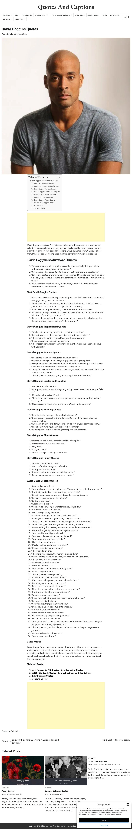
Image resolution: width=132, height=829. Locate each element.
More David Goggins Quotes (44, 203)
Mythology (115, 15)
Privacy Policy (104, 825)
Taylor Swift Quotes (97, 761)
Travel (104, 15)
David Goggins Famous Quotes (45, 189)
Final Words (38, 205)
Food (17, 15)
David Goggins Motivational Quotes (44, 180)
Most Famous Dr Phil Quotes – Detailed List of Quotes (57, 670)
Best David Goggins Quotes (44, 183)
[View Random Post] (125, 17)
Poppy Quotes (8, 791)
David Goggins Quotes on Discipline (47, 192)
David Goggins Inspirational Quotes (46, 186)
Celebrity (15, 731)
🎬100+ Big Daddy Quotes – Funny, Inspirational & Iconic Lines (61, 673)
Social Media (93, 15)
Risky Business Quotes (42, 675)
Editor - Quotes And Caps (96, 765)
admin (4, 794)
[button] (128, 805)
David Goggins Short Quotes (44, 197)
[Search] (128, 17)
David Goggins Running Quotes (45, 194)
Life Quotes (27, 15)
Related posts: (40, 208)
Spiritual (79, 15)
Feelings (6, 15)
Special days (40, 15)
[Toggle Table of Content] (57, 177)
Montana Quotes (39, 678)
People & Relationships (60, 15)
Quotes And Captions (66, 7)
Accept (104, 820)
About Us (19, 19)
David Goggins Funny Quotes (44, 200)
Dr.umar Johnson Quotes (56, 791)
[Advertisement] (66, 227)
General (6, 19)
